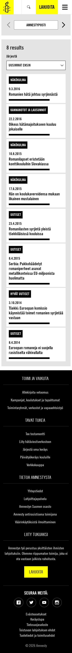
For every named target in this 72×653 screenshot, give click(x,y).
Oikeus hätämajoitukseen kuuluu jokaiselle (32, 127)
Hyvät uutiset (19, 294)
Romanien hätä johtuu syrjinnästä (33, 94)
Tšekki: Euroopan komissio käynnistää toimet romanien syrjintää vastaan (36, 313)
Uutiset (15, 214)
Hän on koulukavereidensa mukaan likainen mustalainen (34, 196)
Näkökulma (18, 80)
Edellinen (8, 24)
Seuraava (63, 24)
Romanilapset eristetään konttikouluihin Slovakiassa (29, 161)
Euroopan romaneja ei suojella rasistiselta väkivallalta (31, 350)
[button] (65, 7)
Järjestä (11, 56)
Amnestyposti (36, 25)
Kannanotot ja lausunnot (28, 110)
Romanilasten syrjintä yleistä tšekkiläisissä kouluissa (30, 231)
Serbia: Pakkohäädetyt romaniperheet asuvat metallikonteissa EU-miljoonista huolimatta (32, 271)
